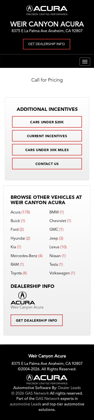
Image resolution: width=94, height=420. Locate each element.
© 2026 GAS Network (30, 394)
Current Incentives (47, 136)
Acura (15, 212)
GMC (53, 230)
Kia (13, 247)
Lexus (54, 247)
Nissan (55, 256)
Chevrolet (57, 221)
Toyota (16, 273)
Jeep (53, 239)
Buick (15, 221)
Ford (15, 230)
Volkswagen (59, 273)
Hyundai (18, 239)
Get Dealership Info (46, 44)
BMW (54, 212)
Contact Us (47, 164)
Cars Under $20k (47, 122)
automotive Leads (25, 404)
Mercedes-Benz (24, 256)
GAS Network (48, 399)
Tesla (53, 265)
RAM (15, 265)
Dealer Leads (69, 388)
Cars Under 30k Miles (47, 150)
